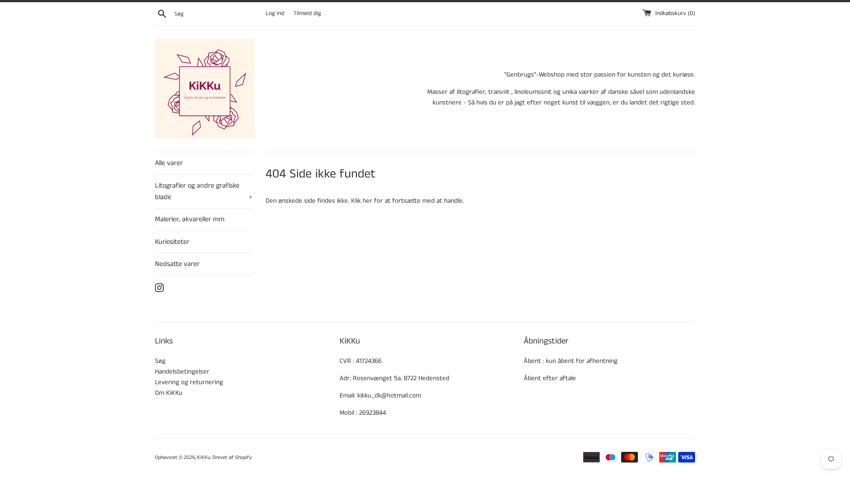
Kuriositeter (172, 242)
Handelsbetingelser (182, 371)
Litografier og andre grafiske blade (203, 191)
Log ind (275, 13)
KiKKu (203, 457)
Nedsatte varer (177, 264)
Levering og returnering (189, 382)
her (367, 200)
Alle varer (169, 163)
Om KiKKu (168, 392)
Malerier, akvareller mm (189, 219)
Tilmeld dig (307, 13)
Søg (160, 361)
